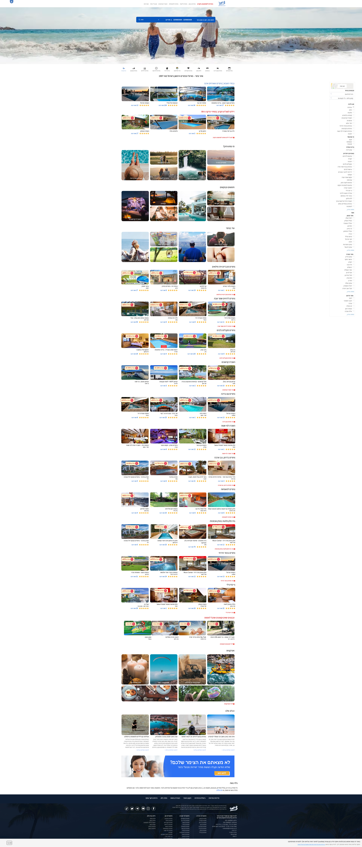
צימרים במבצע (168, 819)
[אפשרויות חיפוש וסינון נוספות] (68, 29)
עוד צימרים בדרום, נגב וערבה (226, 485)
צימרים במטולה (185, 826)
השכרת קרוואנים (162, 4)
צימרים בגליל (202, 832)
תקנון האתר (187, 798)
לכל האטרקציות (228, 704)
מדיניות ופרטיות (214, 798)
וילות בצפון (152, 821)
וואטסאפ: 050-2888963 (230, 822)
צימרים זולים (169, 821)
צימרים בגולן (203, 830)
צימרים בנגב (203, 824)
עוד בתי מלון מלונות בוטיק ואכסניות (224, 549)
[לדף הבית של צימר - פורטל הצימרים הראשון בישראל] (234, 808)
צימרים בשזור (185, 822)
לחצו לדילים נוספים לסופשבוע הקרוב (223, 137)
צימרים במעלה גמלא (183, 838)
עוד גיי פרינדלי (230, 612)
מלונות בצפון (152, 828)
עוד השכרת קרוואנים (228, 390)
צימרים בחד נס (185, 821)
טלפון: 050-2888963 (231, 820)
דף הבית (234, 830)
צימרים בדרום (202, 822)
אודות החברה (233, 832)
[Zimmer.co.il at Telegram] (137, 808)
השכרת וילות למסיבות (149, 822)
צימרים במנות (185, 836)
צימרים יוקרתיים (168, 822)
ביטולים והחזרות (199, 798)
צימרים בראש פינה (184, 832)
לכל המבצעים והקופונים (226, 644)
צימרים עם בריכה (167, 838)
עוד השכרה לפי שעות (228, 453)
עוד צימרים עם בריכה (228, 422)
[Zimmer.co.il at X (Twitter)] (132, 808)
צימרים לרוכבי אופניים (166, 834)
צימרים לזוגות (183, 4)
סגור (9, 842)
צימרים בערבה (202, 826)
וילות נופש (152, 819)
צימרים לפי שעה (168, 830)
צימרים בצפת (185, 830)
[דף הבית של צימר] (181, 36)
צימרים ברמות (185, 834)
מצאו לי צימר (153, 4)
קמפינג (170, 832)
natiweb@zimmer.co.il (230, 828)
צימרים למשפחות (173, 4)
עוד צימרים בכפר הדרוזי (227, 581)
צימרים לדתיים (168, 824)
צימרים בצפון (192, 4)
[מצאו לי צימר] (177, 766)
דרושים (235, 836)
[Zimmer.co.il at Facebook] (153, 808)
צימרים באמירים (185, 819)
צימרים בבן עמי (185, 828)
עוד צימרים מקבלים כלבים (227, 358)
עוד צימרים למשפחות (228, 517)
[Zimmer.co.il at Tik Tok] (127, 808)
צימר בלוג (164, 798)
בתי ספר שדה (168, 836)
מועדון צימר (233, 834)
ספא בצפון (152, 824)
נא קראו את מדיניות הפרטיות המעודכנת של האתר (311, 844)
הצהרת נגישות (175, 798)
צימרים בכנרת (202, 828)
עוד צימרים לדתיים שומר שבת (226, 326)
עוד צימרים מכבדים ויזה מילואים (225, 294)
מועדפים (146, 4)
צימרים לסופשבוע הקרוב (205, 4)
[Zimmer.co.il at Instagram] (148, 808)
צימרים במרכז (202, 821)
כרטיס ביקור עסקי (151, 798)
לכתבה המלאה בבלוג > (142, 750)
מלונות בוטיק (151, 826)
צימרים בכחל (185, 824)
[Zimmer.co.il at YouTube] (143, 807)
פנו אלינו (219, 790)
